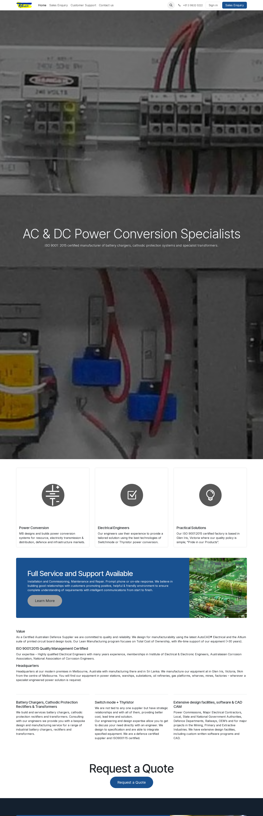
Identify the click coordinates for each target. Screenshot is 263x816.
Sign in (213, 5)
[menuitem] (42, 5)
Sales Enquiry (234, 5)
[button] (171, 5)
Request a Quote (131, 782)
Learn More (45, 601)
